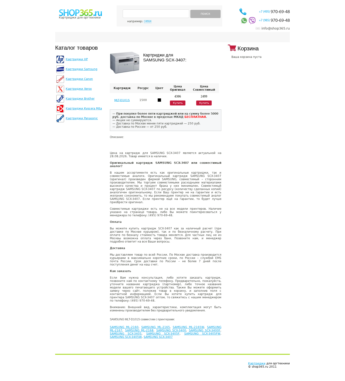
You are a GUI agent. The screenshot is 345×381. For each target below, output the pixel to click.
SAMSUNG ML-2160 (124, 327)
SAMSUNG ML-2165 (155, 327)
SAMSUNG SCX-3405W (126, 337)
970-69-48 (274, 12)
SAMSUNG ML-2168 (139, 330)
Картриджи (256, 363)
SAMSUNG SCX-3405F (163, 333)
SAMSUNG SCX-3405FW (202, 333)
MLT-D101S (122, 100)
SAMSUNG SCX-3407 (158, 337)
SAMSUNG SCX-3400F (205, 330)
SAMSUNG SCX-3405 (126, 333)
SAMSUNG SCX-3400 (171, 330)
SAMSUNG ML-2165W (188, 327)
